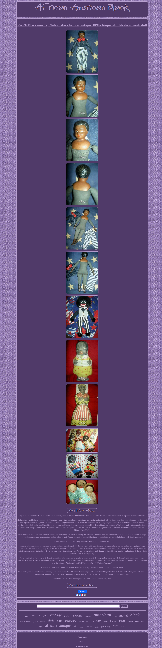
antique (64, 626)
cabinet (89, 626)
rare (115, 626)
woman (88, 616)
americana (139, 621)
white (105, 621)
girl (45, 615)
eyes (115, 616)
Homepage (82, 637)
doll (51, 620)
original (77, 615)
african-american (25, 621)
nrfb (75, 626)
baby (122, 620)
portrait (35, 621)
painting (105, 626)
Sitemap (82, 641)
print (123, 626)
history (67, 616)
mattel (123, 615)
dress (26, 616)
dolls (88, 621)
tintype (81, 621)
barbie (35, 615)
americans (71, 620)
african (51, 625)
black (134, 615)
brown (113, 621)
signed (81, 627)
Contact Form (82, 646)
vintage (56, 615)
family (97, 627)
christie (42, 621)
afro (41, 627)
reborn (130, 621)
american (102, 614)
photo (97, 620)
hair (59, 620)
